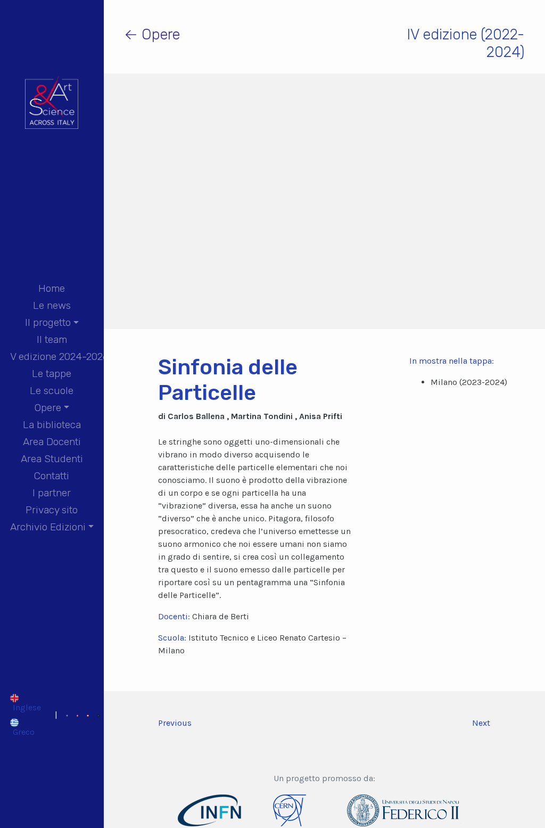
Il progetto (48, 322)
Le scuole (51, 390)
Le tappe (51, 373)
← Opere (152, 34)
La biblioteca (52, 425)
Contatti (51, 476)
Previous (175, 723)
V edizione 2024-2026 (59, 356)
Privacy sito (52, 510)
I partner (51, 493)
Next (481, 723)
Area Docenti (52, 442)
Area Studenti (52, 459)
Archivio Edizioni (48, 527)
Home (51, 288)
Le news (52, 305)
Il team (52, 339)
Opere (48, 407)
